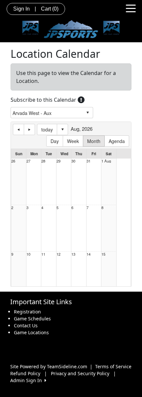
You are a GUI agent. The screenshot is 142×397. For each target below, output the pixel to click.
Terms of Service (113, 366)
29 (58, 161)
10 (28, 254)
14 (88, 254)
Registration (27, 311)
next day (29, 129)
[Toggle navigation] (131, 8)
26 (13, 161)
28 (43, 161)
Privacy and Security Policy (80, 373)
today (47, 129)
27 (28, 161)
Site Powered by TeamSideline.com (48, 366)
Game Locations (31, 332)
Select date (62, 129)
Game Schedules (32, 318)
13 (73, 254)
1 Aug (106, 161)
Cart (49, 9)
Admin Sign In (27, 380)
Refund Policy (25, 373)
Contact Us (26, 325)
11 (43, 254)
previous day (18, 129)
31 (88, 161)
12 (58, 254)
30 (73, 161)
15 (103, 254)
